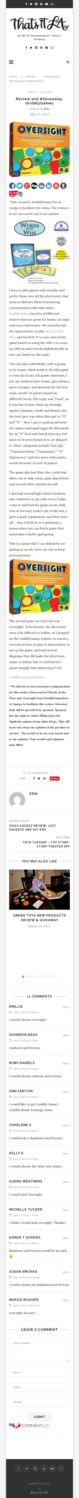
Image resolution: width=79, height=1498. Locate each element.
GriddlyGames (19, 313)
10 (56, 976)
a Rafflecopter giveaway (26, 677)
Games (30, 76)
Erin (46, 108)
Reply (66, 1007)
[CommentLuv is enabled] (30, 1425)
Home (13, 76)
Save (56, 778)
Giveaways (46, 92)
